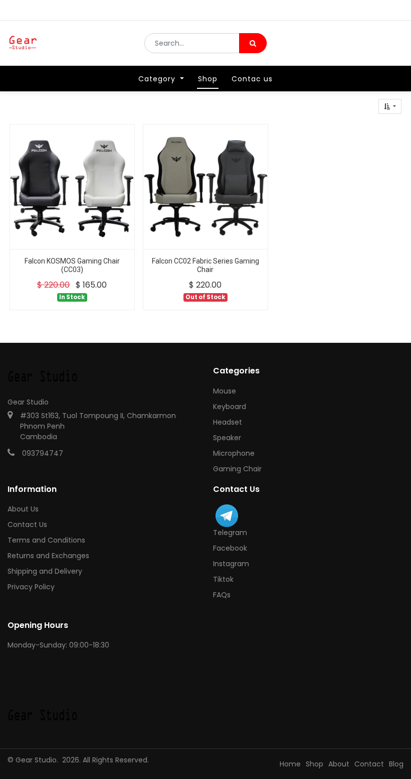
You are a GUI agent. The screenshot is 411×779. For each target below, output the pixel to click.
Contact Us (27, 525)
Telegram (230, 533)
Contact (369, 764)
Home (290, 764)
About (338, 764)
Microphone (234, 453)
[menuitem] (208, 78)
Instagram (231, 564)
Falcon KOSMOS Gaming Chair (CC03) (72, 265)
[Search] (253, 43)
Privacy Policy (31, 587)
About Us (23, 509)
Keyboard (229, 407)
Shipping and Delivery (45, 571)
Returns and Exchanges (48, 556)
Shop (314, 764)
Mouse (224, 391)
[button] (389, 106)
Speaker (227, 438)
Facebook (230, 548)
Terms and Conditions (46, 540)
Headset (227, 422)
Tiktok (223, 579)
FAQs (222, 595)
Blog (396, 764)
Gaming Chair (237, 469)
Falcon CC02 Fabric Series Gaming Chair (205, 265)
